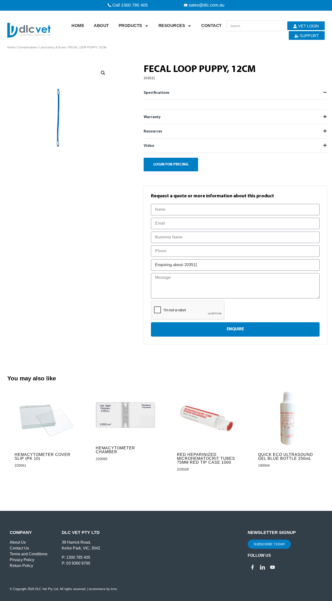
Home (77, 25)
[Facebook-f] (252, 567)
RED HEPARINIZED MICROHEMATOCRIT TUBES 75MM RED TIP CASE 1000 (206, 458)
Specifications (156, 93)
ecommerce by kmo (103, 589)
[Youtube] (272, 567)
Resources (171, 25)
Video (149, 146)
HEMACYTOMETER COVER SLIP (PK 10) (42, 457)
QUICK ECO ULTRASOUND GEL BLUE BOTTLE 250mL (285, 457)
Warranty (152, 117)
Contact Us (19, 548)
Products (130, 25)
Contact (211, 25)
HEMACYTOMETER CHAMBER (115, 450)
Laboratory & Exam (52, 47)
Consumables (27, 47)
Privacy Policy (22, 560)
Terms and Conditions (28, 554)
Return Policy (21, 566)
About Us (18, 542)
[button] (103, 73)
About (101, 25)
